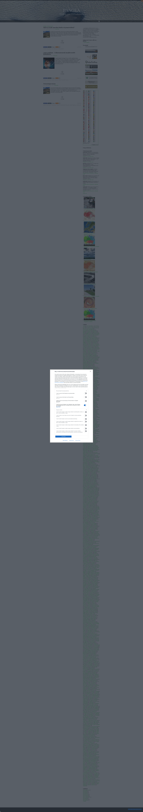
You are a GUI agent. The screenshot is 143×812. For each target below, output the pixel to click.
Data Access (71, 440)
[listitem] (71, 390)
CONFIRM (63, 436)
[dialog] (71, 406)
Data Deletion (65, 440)
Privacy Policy (77, 440)
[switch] (85, 393)
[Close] (91, 372)
